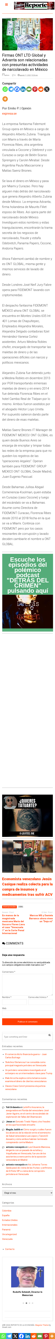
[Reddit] (41, 91)
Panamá (6, 1229)
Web (4, 1008)
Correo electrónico (38, 997)
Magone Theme (41, 1325)
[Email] (29, 91)
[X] (47, 91)
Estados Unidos (10, 1220)
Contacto (10, 1249)
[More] (5, 100)
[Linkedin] (23, 91)
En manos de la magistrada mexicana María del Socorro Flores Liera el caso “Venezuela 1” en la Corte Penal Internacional (13, 924)
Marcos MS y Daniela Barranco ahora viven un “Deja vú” (41, 918)
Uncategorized (9, 1234)
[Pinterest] (35, 91)
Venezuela (7, 1239)
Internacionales (9, 1225)
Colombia (6, 1210)
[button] (23, 1303)
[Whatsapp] (5, 91)
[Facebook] (17, 91)
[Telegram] (11, 91)
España (5, 1215)
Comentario (8, 972)
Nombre (6, 997)
